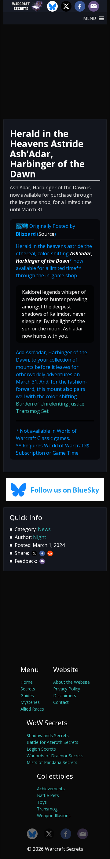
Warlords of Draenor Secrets (55, 756)
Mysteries (30, 702)
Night (39, 537)
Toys (42, 802)
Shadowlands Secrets (48, 735)
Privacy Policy (66, 689)
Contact (61, 702)
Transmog (47, 809)
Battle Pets (48, 795)
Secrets (27, 689)
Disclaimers (64, 695)
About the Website (71, 682)
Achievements (51, 789)
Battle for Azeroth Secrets (52, 742)
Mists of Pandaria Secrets (52, 762)
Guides (27, 695)
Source (46, 234)
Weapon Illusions (54, 815)
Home (26, 682)
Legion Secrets (41, 749)
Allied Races (32, 709)
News (44, 529)
